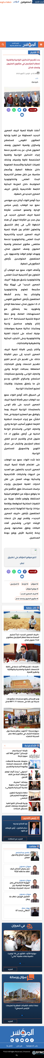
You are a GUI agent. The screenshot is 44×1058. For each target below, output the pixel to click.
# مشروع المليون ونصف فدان (26, 598)
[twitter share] (19, 110)
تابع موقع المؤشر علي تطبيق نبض (22, 560)
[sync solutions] (38, 1053)
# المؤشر (34, 583)
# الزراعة (25, 583)
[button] (23, 963)
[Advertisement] (22, 22)
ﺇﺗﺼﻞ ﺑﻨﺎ (9, 1045)
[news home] (22, 1032)
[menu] (41, 44)
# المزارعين (14, 583)
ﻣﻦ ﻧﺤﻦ (19, 1045)
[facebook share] (25, 110)
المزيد (10, 969)
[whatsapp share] (14, 110)
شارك (32, 109)
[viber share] (8, 110)
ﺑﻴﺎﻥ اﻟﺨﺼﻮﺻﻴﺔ (32, 1045)
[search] (3, 44)
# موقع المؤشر (32, 588)
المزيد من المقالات (15, 838)
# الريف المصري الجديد (29, 593)
